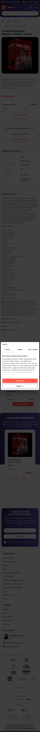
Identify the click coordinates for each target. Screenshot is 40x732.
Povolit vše (20, 381)
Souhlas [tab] (7, 349)
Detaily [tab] (20, 349)
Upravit (19, 386)
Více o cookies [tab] (33, 349)
